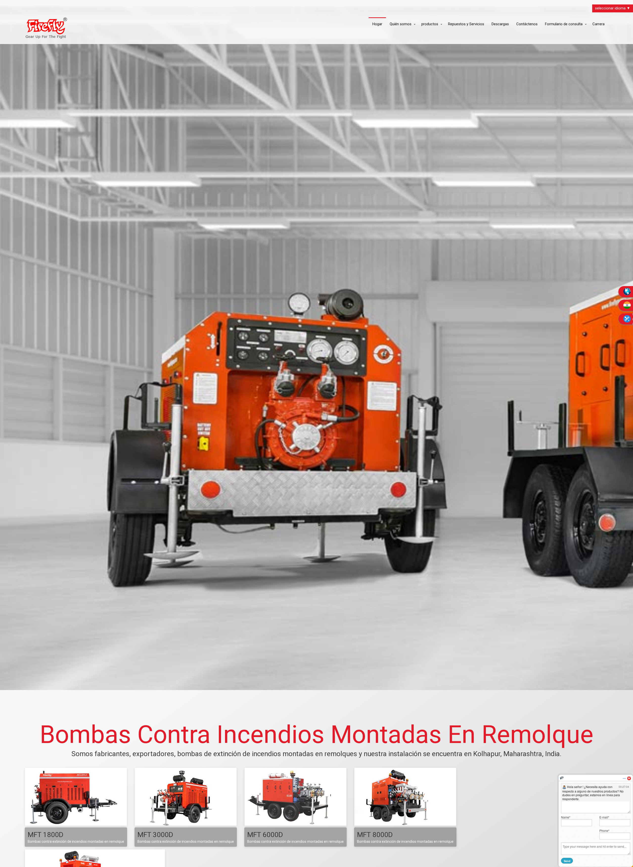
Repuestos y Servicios (466, 24)
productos (429, 24)
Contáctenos (527, 24)
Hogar (377, 24)
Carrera (598, 24)
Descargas (500, 24)
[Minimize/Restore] (624, 778)
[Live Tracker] (562, 777)
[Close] (629, 778)
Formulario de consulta (564, 24)
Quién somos (400, 24)
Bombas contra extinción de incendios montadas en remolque (76, 842)
